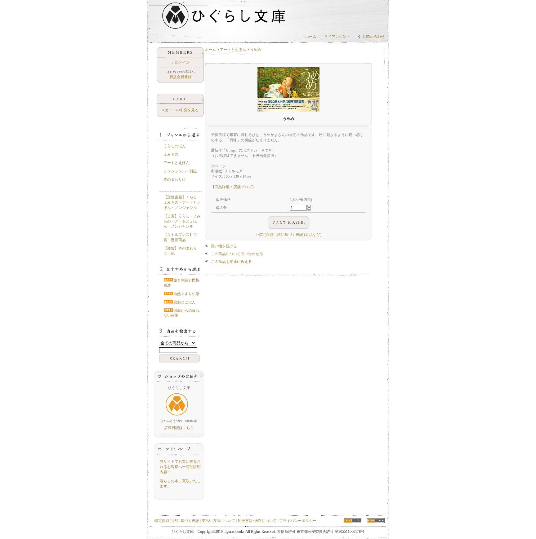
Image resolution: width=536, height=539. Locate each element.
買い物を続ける (224, 246)
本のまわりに (174, 179)
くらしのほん (174, 146)
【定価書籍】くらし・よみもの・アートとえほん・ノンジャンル (182, 202)
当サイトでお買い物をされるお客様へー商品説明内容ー (180, 466)
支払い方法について (218, 521)
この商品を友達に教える (231, 261)
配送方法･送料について (257, 521)
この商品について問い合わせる (237, 254)
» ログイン (180, 62)
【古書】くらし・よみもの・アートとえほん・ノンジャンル (182, 221)
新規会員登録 (180, 77)
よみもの (170, 154)
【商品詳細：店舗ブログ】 (233, 187)
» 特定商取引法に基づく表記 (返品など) (288, 234)
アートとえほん (233, 49)
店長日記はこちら (179, 428)
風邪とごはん (184, 302)
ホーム (310, 36)
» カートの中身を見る (180, 110)
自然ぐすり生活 (186, 294)
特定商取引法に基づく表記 (176, 521)
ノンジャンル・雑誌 (180, 171)
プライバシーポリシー (297, 521)
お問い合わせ (373, 36)
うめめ (255, 49)
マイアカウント (337, 36)
